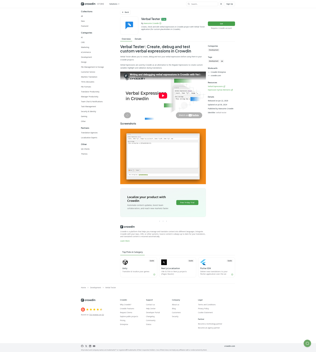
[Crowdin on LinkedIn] (90, 346)
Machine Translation (89, 77)
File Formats (86, 87)
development (213, 61)
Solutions (113, 4)
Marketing (85, 47)
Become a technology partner (210, 324)
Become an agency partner (209, 328)
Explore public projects (129, 316)
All (82, 16)
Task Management (88, 106)
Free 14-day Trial (187, 202)
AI (82, 37)
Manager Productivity (89, 96)
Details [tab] (138, 39)
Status (148, 324)
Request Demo (126, 312)
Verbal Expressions (215, 86)
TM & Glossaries (87, 82)
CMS (83, 42)
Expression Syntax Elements (219, 90)
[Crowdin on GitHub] (82, 346)
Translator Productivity (90, 91)
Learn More (125, 241)
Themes (84, 154)
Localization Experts (89, 137)
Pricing (122, 320)
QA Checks (85, 149)
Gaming (84, 116)
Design (84, 62)
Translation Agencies (89, 132)
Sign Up (229, 4)
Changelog (150, 316)
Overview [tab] (126, 39)
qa (222, 61)
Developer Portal (153, 312)
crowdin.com (229, 346)
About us (175, 304)
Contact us (150, 304)
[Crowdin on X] (86, 346)
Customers (176, 312)
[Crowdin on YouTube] (94, 346)
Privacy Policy (203, 308)
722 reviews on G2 (96, 314)
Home (83, 287)
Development (86, 57)
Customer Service (88, 72)
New (83, 21)
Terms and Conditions (207, 304)
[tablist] (177, 38)
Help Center (151, 308)
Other (83, 121)
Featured (84, 26)
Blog (174, 308)
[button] (307, 343)
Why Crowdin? (125, 304)
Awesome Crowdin (151, 23)
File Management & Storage (92, 67)
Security (175, 316)
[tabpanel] (163, 143)
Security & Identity (88, 111)
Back (127, 12)
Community (150, 320)
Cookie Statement (205, 312)
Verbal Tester (110, 287)
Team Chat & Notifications (92, 101)
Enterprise (124, 324)
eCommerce (86, 52)
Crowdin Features (127, 308)
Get (221, 23)
